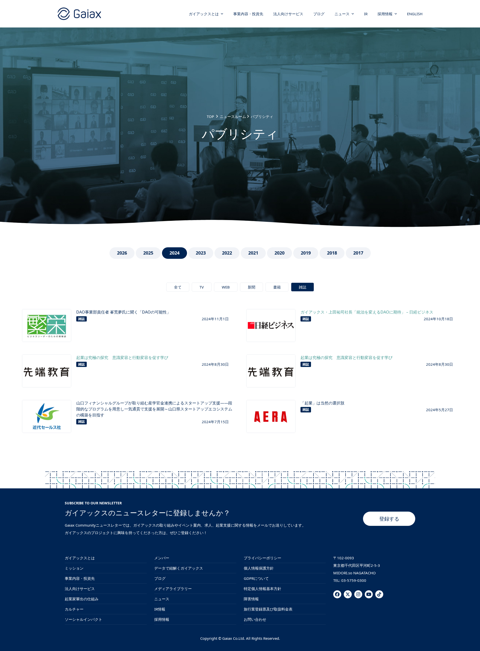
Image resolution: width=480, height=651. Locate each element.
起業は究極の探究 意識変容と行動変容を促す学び (122, 357)
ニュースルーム (233, 116)
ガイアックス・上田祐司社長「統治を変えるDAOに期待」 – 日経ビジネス (366, 312)
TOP (210, 116)
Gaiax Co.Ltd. (233, 638)
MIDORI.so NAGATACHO (354, 572)
